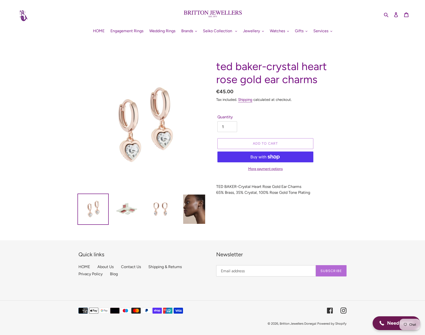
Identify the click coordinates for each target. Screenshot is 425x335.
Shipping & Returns (165, 266)
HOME (84, 266)
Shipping (245, 99)
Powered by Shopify (332, 323)
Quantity (225, 117)
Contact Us (131, 266)
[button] (396, 323)
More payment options (265, 169)
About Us (105, 266)
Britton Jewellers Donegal (298, 323)
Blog (114, 274)
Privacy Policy (90, 274)
